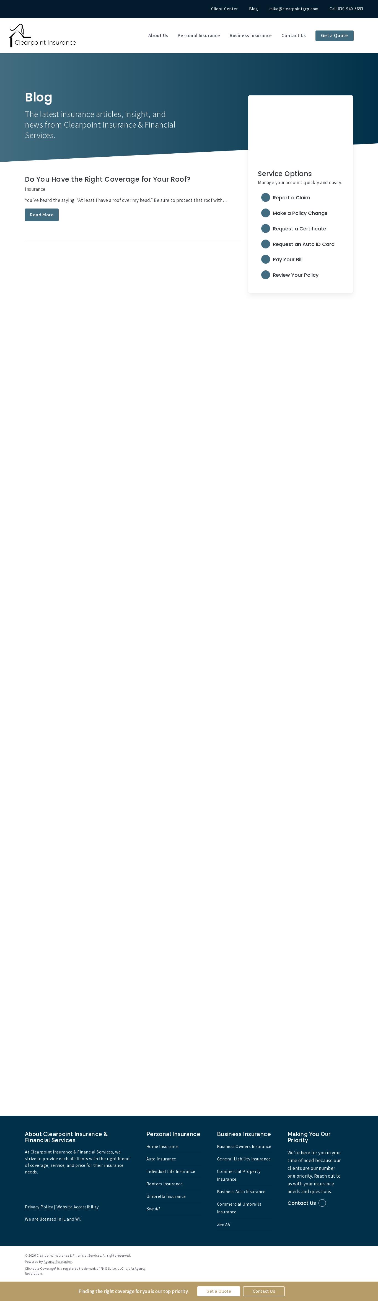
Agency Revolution (58, 1261)
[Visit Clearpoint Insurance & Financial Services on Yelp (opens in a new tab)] (27, 8)
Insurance (35, 189)
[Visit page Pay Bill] (300, 260)
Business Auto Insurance (241, 1192)
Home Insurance (162, 1146)
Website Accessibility (77, 1207)
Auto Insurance (161, 1159)
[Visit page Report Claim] (300, 198)
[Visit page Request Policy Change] (300, 213)
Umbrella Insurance (166, 1196)
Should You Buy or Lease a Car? (80, 893)
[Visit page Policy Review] (300, 275)
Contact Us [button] (302, 1203)
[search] (367, 36)
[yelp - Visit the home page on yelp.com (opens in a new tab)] (350, 1255)
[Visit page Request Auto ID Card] (300, 244)
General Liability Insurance (244, 1159)
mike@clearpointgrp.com (294, 8)
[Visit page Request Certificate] (300, 229)
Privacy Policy (39, 1207)
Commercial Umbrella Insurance (239, 1208)
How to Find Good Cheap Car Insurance (94, 983)
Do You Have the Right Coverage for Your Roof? (108, 179)
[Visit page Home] (43, 35)
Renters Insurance (164, 1184)
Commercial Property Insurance (239, 1175)
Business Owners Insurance (244, 1146)
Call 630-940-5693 (346, 8)
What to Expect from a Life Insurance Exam (100, 367)
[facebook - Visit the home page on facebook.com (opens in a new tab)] (340, 1255)
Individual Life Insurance (170, 1171)
